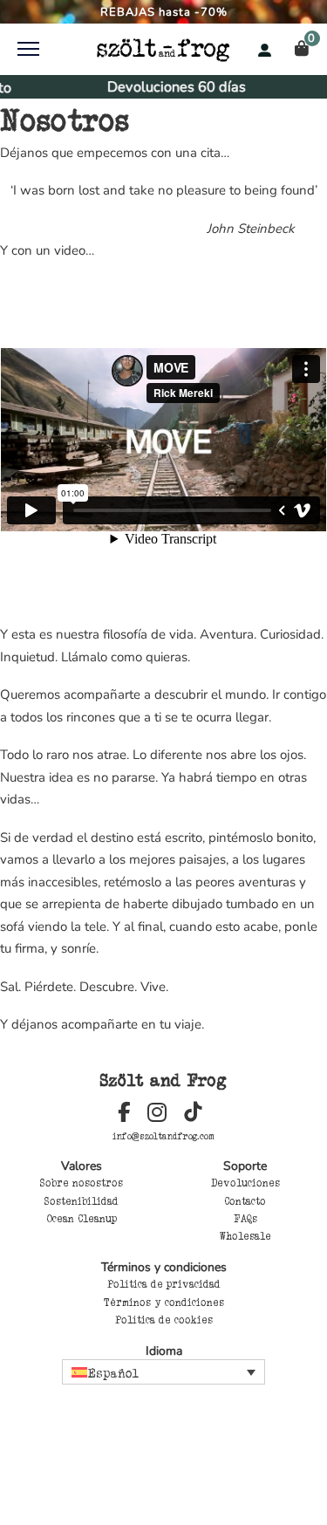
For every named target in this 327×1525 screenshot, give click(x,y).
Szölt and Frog (163, 1080)
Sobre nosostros (81, 1183)
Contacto (245, 1201)
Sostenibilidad (81, 1201)
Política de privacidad (164, 1284)
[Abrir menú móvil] (28, 49)
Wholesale (245, 1236)
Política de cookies (164, 1320)
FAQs (245, 1219)
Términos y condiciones (164, 1302)
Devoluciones (245, 1183)
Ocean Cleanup (82, 1219)
